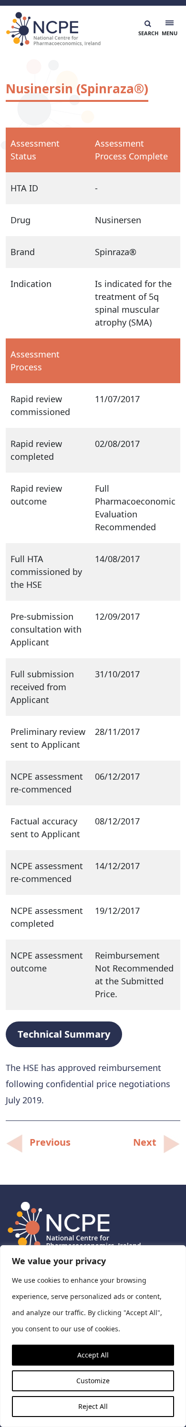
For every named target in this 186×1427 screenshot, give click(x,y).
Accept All (93, 1354)
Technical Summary (64, 1034)
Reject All (93, 1406)
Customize (93, 1380)
